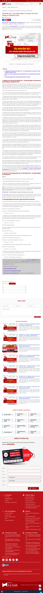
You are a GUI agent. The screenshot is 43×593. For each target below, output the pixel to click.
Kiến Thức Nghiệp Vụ (10, 511)
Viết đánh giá (12, 283)
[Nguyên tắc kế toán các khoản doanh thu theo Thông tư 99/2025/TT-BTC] (10, 352)
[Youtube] (6, 1)
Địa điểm (4, 481)
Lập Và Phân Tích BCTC (21, 432)
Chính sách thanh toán (30, 502)
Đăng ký (34, 488)
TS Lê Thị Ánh (38, 20)
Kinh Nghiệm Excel (33, 420)
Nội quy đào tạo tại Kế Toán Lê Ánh (33, 506)
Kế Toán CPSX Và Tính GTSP (34, 426)
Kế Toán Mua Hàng (20, 414)
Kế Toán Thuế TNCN (7, 420)
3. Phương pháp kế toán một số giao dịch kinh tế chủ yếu (17, 77)
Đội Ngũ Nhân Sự (9, 498)
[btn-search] (31, 4)
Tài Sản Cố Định (7, 414)
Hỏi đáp (39, 1)
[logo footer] (10, 587)
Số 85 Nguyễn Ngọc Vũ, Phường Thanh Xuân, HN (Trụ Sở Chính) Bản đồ (12, 541)
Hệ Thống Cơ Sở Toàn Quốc (11, 502)
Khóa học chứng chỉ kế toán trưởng (33, 529)
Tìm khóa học (18, 591)
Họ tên (3, 468)
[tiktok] (10, 1)
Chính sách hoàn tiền (30, 504)
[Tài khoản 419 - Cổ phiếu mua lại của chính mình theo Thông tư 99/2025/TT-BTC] (10, 373)
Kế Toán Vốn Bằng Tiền (21, 426)
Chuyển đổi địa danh (9, 520)
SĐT (3, 471)
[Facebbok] (3, 560)
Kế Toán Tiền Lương (33, 432)
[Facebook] (2, 1)
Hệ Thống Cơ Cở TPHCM (31, 532)
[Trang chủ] (6, 3)
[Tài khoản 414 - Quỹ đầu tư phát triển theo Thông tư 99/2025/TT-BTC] (10, 393)
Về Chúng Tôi (8, 495)
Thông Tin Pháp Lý (30, 495)
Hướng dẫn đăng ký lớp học (31, 507)
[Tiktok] (10, 560)
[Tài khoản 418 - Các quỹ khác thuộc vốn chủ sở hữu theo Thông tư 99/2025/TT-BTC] (10, 383)
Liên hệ (36, 1)
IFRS (6, 518)
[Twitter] (4, 1)
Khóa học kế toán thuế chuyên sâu (33, 518)
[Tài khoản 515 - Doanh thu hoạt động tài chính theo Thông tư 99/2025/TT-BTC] (10, 331)
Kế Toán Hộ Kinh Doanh (10, 516)
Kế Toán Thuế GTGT (33, 414)
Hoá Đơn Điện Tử (8, 432)
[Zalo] (17, 560)
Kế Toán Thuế (8, 515)
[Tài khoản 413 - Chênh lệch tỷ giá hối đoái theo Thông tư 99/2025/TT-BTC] (10, 404)
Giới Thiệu (7, 497)
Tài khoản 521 (5, 192)
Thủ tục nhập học (29, 500)
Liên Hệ (6, 500)
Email (3, 474)
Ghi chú (3, 484)
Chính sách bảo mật (30, 497)
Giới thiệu (27, 1)
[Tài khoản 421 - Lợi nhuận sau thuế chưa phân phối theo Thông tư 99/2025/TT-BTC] (10, 362)
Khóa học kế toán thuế (30, 516)
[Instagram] (8, 1)
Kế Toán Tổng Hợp (9, 513)
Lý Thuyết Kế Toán (7, 426)
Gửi (37, 316)
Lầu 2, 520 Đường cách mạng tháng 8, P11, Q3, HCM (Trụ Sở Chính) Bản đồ (33, 536)
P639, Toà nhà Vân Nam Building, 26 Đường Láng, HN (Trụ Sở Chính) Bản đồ (12, 536)
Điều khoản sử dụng (30, 498)
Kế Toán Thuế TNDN (20, 420)
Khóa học (4, 477)
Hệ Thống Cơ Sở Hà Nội (11, 532)
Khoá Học (27, 511)
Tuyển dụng (32, 1)
